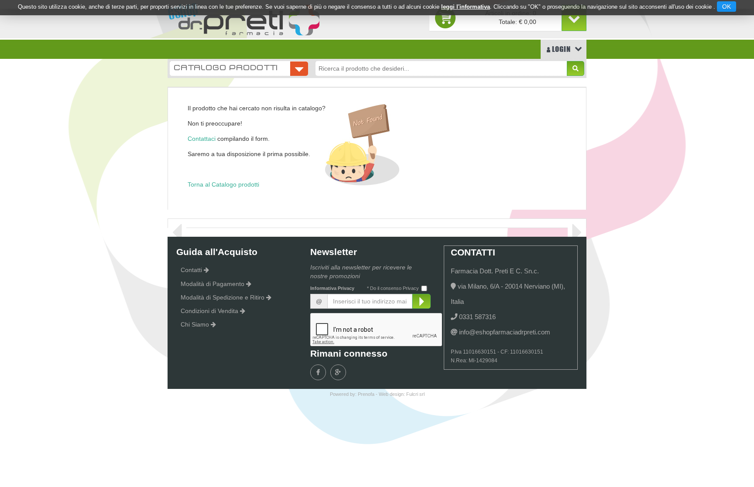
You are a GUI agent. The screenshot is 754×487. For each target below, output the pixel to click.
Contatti (191, 269)
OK (726, 6)
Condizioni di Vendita (209, 310)
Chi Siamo (195, 324)
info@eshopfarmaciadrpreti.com (504, 332)
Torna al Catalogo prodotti (223, 184)
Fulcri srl (415, 394)
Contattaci (202, 138)
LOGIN (560, 49)
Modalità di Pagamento (212, 283)
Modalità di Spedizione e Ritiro (222, 297)
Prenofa (366, 394)
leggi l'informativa (465, 6)
